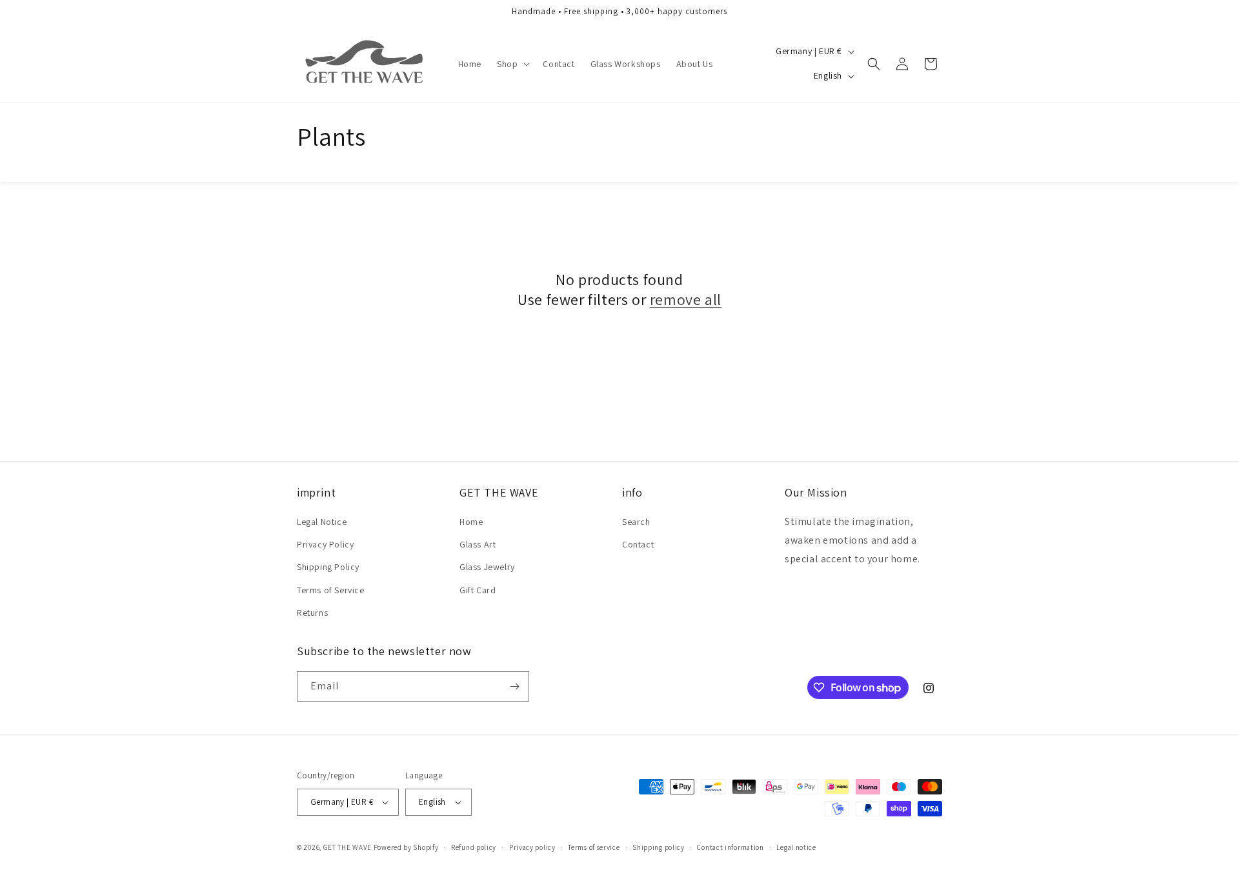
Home (471, 521)
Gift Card (477, 590)
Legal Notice (322, 521)
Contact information (730, 847)
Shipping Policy (328, 567)
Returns (312, 612)
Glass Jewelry (487, 567)
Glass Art (477, 544)
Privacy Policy (325, 544)
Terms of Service (331, 590)
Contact (638, 544)
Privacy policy (532, 847)
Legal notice (796, 847)
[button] (512, 63)
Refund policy (473, 847)
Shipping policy (658, 847)
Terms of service (594, 847)
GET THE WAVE (347, 847)
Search (636, 521)
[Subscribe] (514, 686)
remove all (685, 300)
